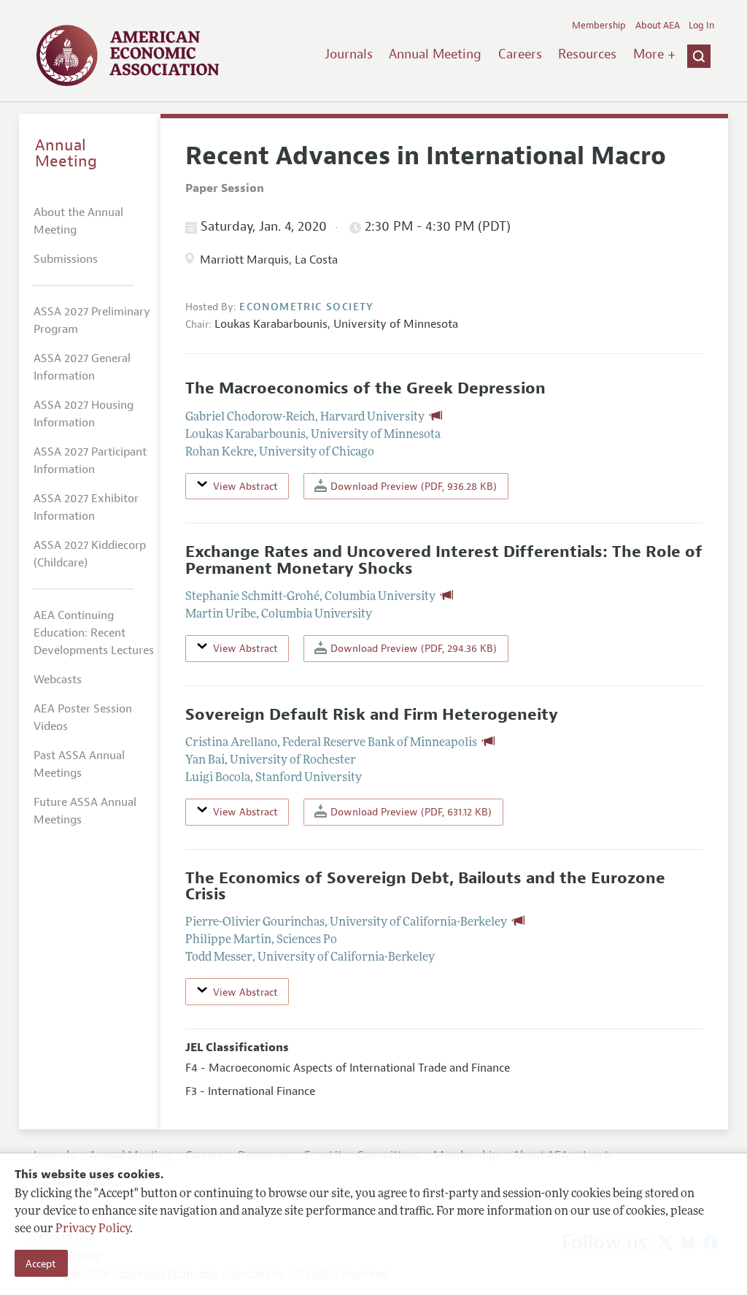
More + (654, 54)
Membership (599, 25)
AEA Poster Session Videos (83, 718)
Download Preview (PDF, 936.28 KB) (412, 486)
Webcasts (58, 679)
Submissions (66, 259)
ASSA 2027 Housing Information (83, 414)
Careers (520, 54)
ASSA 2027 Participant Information (90, 461)
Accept (41, 1263)
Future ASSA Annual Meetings (85, 811)
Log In (701, 25)
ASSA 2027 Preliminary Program (92, 320)
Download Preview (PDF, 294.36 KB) (412, 648)
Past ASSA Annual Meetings (79, 764)
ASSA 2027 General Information (82, 367)
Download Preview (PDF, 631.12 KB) (410, 811)
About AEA (657, 25)
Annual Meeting (435, 54)
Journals (349, 54)
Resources (587, 54)
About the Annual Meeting (78, 221)
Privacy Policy (92, 1229)
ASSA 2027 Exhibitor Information (86, 507)
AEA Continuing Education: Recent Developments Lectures (94, 633)
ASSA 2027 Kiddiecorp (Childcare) (90, 554)
